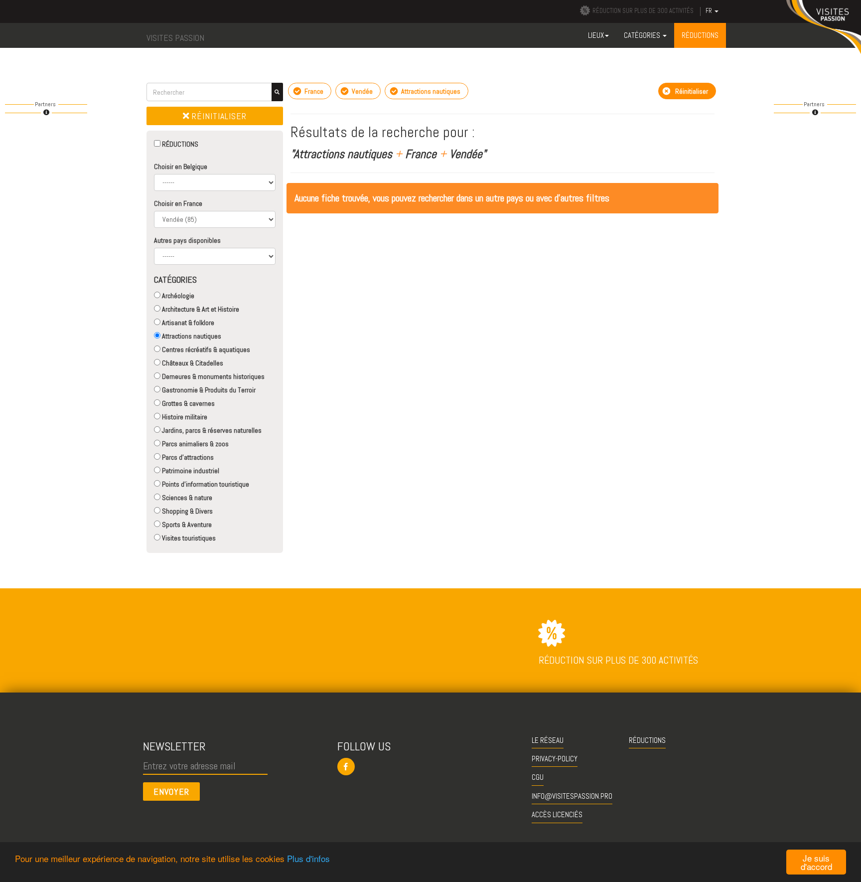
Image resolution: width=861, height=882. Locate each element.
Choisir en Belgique (180, 166)
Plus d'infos (308, 858)
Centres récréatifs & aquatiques (205, 349)
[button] (430, 766)
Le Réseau (548, 740)
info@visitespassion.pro (572, 796)
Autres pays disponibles (187, 240)
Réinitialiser (218, 116)
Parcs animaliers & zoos (194, 443)
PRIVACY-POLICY (554, 758)
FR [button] (710, 11)
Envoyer (171, 791)
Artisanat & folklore (187, 322)
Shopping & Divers (186, 511)
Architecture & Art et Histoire (199, 309)
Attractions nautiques (190, 336)
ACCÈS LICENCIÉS (557, 814)
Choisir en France (178, 203)
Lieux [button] (596, 35)
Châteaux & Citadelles (191, 362)
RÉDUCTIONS (179, 144)
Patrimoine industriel (189, 470)
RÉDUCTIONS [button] (700, 35)
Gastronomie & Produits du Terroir (208, 389)
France (313, 91)
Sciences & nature (186, 497)
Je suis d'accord (816, 862)
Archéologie (177, 295)
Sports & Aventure (186, 524)
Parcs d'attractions (187, 457)
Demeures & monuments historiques (212, 376)
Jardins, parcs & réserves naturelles (211, 430)
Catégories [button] (643, 35)
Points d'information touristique (204, 484)
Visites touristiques (188, 537)
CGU (538, 777)
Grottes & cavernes (187, 403)
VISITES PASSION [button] (175, 37)
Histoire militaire (183, 416)
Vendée (361, 91)
